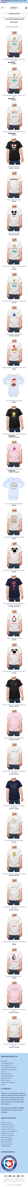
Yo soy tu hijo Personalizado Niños (14, 334)
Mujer (10, 1181)
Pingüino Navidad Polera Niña (14, 638)
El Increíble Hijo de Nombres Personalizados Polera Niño (14, 806)
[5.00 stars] (11, 133)
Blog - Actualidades (6, 1139)
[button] (11, 62)
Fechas (12, 1178)
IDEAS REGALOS (19, 1178)
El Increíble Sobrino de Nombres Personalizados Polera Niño (14, 771)
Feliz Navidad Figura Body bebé (14, 400)
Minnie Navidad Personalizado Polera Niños (14, 570)
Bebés (12, 1180)
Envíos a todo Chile (6, 1144)
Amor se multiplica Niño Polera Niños (14, 840)
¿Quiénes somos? (6, 1122)
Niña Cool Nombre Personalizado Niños (14, 738)
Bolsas (3, 1084)
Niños (17, 1180)
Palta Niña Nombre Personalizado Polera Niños (14, 873)
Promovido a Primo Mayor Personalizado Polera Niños (14, 267)
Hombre (5, 1181)
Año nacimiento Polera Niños (14, 199)
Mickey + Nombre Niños (14, 233)
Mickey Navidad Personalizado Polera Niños (14, 671)
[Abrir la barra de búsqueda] (4, 7)
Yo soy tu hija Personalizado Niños (14, 469)
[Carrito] (26, 7)
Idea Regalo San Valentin (8, 1082)
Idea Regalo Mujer (6, 1074)
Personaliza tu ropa (6, 1065)
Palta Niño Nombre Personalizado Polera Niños (14, 434)
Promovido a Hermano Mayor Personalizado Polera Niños (14, 59)
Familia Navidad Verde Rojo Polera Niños (14, 537)
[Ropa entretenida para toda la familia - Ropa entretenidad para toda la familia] (14, 7)
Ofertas (3, 1072)
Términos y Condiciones (8, 1135)
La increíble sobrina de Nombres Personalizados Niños (14, 1010)
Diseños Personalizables (17, 17)
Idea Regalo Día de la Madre (9, 1069)
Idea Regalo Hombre (7, 1063)
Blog (14, 1182)
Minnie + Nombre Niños (14, 166)
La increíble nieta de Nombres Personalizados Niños (14, 1044)
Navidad (6, 1178)
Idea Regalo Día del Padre (8, 1067)
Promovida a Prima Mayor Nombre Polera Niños (14, 301)
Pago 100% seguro (6, 1137)
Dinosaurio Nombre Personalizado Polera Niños (14, 367)
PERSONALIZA (16, 1181)
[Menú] (2, 8)
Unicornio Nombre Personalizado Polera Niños (14, 131)
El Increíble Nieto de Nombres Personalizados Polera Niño (14, 907)
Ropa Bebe (4, 1061)
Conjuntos (6, 1180)
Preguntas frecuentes (7, 1127)
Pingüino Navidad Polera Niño (14, 976)
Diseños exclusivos (6, 1142)
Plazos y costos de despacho (9, 1131)
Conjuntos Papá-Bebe (7, 1076)
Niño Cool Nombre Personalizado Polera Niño (14, 704)
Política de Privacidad (7, 1133)
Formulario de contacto (8, 1124)
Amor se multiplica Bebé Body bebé (14, 503)
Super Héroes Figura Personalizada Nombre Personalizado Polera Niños (14, 604)
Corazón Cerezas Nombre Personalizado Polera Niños (14, 942)
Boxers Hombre (5, 1080)
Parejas (22, 1180)
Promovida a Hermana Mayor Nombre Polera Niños (14, 96)
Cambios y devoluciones (8, 1129)
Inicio (4, 17)
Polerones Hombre (6, 1078)
